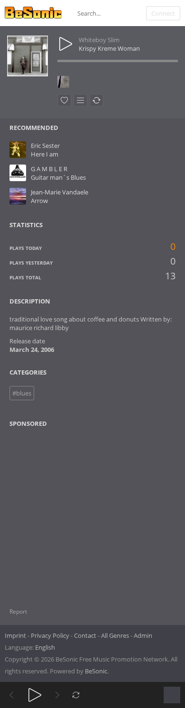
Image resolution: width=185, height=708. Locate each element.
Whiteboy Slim (99, 40)
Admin (143, 635)
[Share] (96, 100)
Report (18, 611)
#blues (21, 393)
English (45, 647)
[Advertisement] (55, 512)
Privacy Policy (50, 635)
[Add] (80, 100)
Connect (163, 13)
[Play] (35, 695)
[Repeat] (76, 695)
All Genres (115, 635)
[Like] (64, 100)
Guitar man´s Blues (58, 177)
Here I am (44, 154)
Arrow (39, 200)
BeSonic (96, 671)
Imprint (15, 635)
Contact (85, 635)
